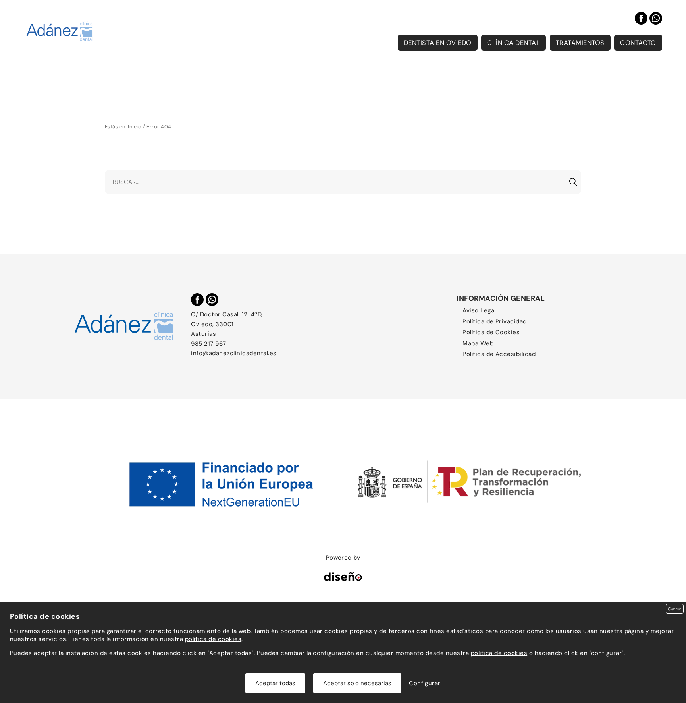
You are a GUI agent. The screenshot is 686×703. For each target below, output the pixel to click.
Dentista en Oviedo (438, 43)
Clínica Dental (513, 43)
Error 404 (158, 126)
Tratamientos (580, 43)
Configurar (425, 683)
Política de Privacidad (494, 321)
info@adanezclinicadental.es (233, 353)
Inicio (134, 126)
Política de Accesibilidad (499, 354)
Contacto (638, 43)
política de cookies (213, 639)
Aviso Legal (478, 310)
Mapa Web (477, 343)
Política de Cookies (491, 332)
